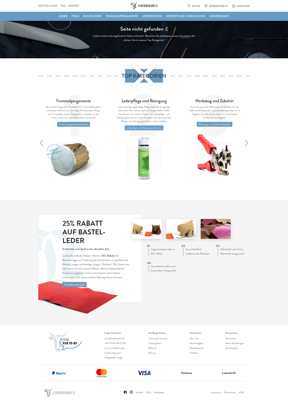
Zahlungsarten (154, 343)
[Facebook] (125, 392)
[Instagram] (131, 392)
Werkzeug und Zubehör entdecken (215, 124)
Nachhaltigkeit (196, 343)
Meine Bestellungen (234, 343)
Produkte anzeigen (74, 284)
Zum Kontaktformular (114, 348)
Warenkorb (230, 338)
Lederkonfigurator (112, 353)
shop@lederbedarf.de (114, 338)
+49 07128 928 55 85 (115, 343)
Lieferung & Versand (157, 338)
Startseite (185, 36)
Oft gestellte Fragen (113, 357)
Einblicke (194, 353)
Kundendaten (231, 348)
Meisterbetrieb (196, 348)
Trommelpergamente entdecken (73, 124)
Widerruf (152, 348)
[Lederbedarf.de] (144, 5)
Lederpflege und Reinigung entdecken (144, 128)
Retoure (152, 353)
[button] (42, 143)
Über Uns (194, 338)
